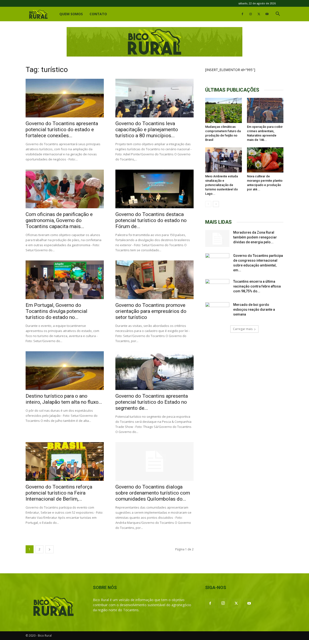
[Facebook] (242, 14)
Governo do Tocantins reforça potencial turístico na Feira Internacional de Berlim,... (59, 493)
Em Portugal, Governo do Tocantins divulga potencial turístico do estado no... (56, 311)
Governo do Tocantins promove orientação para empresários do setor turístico (150, 311)
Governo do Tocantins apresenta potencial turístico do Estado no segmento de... (151, 402)
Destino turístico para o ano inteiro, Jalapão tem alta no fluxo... (64, 399)
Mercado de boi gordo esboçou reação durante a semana (254, 309)
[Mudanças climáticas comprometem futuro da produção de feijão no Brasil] (223, 110)
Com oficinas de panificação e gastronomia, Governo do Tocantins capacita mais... (59, 220)
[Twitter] (258, 14)
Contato (98, 14)
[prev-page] (208, 204)
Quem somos (71, 14)
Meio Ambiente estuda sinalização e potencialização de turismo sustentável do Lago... (221, 184)
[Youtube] (267, 14)
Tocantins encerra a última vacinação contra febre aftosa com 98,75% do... (257, 286)
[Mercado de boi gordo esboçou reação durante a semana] (217, 310)
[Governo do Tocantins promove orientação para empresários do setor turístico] (154, 279)
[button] (277, 14)
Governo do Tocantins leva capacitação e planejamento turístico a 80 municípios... (146, 129)
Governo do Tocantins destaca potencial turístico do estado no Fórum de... (151, 220)
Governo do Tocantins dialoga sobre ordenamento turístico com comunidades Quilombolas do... (152, 493)
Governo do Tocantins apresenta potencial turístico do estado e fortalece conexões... (62, 129)
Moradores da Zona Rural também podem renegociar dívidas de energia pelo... (255, 237)
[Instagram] (250, 14)
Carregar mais (243, 329)
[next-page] (49, 549)
